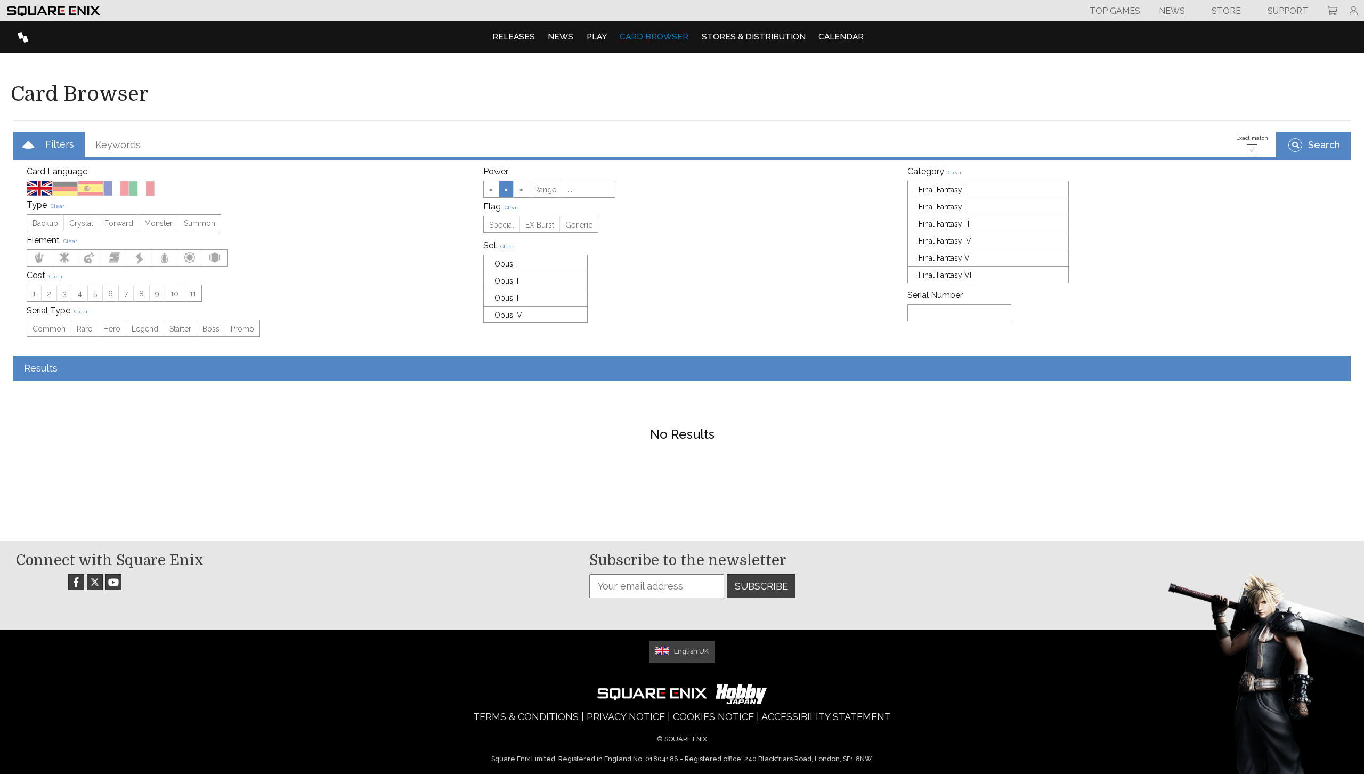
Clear (57, 206)
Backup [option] (45, 223)
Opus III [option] (507, 298)
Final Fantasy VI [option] (945, 275)
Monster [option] (158, 223)
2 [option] (49, 293)
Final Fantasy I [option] (942, 190)
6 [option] (110, 293)
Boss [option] (211, 329)
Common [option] (49, 329)
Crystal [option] (81, 223)
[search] (1313, 144)
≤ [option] (491, 190)
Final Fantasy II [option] (943, 207)
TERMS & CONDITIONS (526, 716)
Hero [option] (111, 329)
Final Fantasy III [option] (944, 224)
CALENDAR (841, 37)
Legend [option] (145, 329)
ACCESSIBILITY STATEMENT (826, 716)
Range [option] (545, 190)
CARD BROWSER (654, 37)
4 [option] (80, 293)
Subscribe (761, 586)
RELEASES (513, 37)
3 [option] (64, 293)
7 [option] (126, 293)
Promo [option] (242, 329)
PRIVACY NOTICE (626, 716)
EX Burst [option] (539, 225)
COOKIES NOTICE (713, 716)
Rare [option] (84, 329)
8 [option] (141, 293)
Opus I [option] (505, 264)
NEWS (560, 37)
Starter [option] (180, 329)
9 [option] (157, 293)
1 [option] (34, 293)
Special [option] (501, 225)
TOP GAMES (1115, 11)
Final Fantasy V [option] (944, 258)
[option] (39, 188)
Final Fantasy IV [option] (945, 241)
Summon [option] (199, 223)
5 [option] (95, 293)
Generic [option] (578, 225)
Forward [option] (118, 223)
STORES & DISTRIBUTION (754, 37)
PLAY (597, 37)
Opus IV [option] (508, 315)
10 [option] (174, 293)
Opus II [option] (506, 281)
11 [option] (193, 293)
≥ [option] (521, 190)
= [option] (506, 190)
